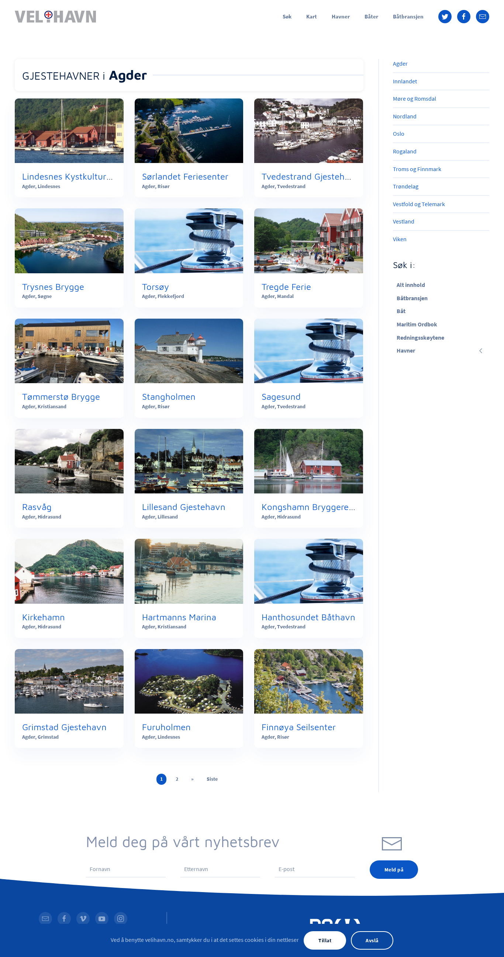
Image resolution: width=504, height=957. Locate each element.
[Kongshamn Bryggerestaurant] (308, 460)
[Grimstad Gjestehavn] (69, 680)
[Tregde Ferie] (308, 240)
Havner (341, 16)
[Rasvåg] (69, 460)
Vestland (403, 221)
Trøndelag (405, 186)
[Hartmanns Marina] (189, 570)
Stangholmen (169, 396)
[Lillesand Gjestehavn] (189, 460)
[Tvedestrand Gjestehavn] (308, 130)
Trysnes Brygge (53, 286)
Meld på (394, 869)
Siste (212, 779)
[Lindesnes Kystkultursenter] (69, 130)
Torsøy (155, 286)
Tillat (324, 940)
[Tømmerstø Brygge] (69, 350)
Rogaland (405, 151)
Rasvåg (37, 507)
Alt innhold (411, 284)
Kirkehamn (43, 617)
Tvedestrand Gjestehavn (311, 176)
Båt (401, 311)
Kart (311, 16)
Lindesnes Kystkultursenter (77, 176)
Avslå (372, 940)
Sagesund (281, 396)
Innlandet (405, 81)
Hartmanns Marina (179, 617)
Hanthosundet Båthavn (308, 617)
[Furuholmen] (189, 680)
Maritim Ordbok (417, 324)
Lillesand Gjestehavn (183, 507)
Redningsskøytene (420, 337)
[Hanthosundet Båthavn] (308, 570)
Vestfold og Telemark (419, 204)
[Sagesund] (308, 350)
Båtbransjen (408, 16)
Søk (287, 16)
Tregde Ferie (286, 286)
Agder (400, 63)
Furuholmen (166, 727)
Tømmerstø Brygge (61, 396)
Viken (400, 239)
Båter (371, 16)
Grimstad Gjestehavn (64, 727)
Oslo (398, 133)
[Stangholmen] (189, 350)
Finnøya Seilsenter (299, 727)
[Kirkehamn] (69, 570)
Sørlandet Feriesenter (185, 176)
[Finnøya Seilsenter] (308, 680)
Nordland (405, 116)
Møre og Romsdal (414, 98)
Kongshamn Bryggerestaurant (322, 507)
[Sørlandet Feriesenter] (189, 130)
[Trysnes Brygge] (69, 240)
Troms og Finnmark (417, 169)
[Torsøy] (189, 240)
